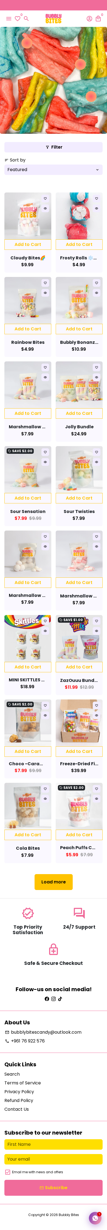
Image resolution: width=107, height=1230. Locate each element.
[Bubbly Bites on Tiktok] (60, 999)
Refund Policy (18, 1100)
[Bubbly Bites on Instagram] (53, 999)
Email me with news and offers (37, 1172)
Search (12, 1074)
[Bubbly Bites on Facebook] (47, 999)
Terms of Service (22, 1083)
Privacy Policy (19, 1092)
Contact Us (16, 1109)
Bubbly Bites (69, 1214)
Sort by (15, 160)
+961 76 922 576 (25, 1041)
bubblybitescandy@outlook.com (43, 1032)
